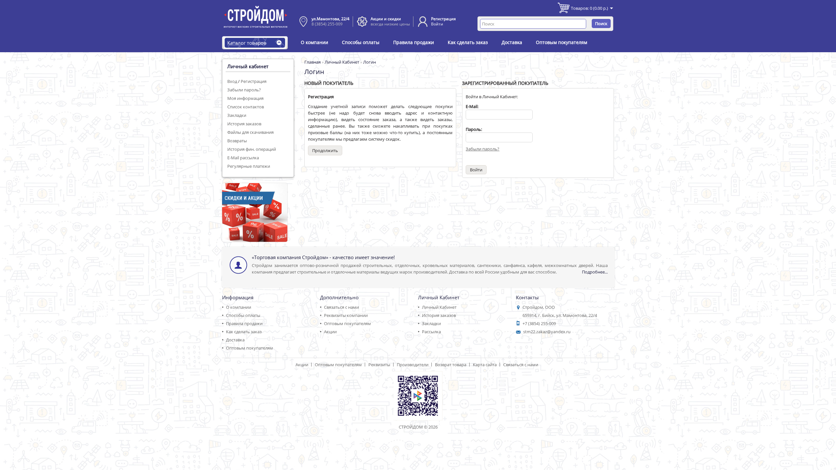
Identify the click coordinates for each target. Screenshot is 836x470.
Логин (369, 62)
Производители (412, 365)
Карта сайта (485, 365)
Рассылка (431, 332)
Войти (437, 24)
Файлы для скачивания (250, 132)
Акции (330, 332)
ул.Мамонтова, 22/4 (330, 19)
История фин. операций (251, 149)
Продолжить (325, 150)
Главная (312, 62)
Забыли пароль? (244, 90)
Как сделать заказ (468, 42)
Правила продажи (413, 42)
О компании (314, 42)
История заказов (244, 124)
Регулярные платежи (248, 166)
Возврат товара (450, 365)
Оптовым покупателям (561, 42)
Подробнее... (595, 272)
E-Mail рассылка (243, 158)
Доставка (512, 42)
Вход (232, 81)
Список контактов (245, 107)
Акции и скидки (386, 19)
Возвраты (237, 141)
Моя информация (245, 98)
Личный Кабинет (342, 62)
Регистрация (443, 19)
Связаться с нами (341, 307)
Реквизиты (379, 365)
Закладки (236, 115)
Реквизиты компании (346, 315)
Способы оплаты (360, 42)
